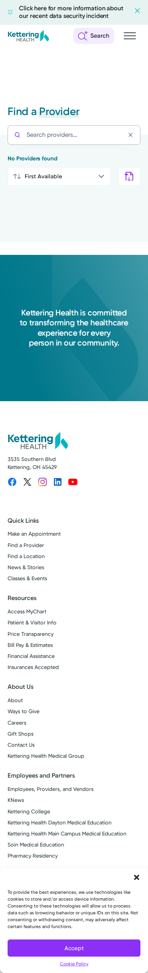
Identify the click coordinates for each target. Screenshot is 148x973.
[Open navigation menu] (130, 36)
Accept (74, 948)
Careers (17, 723)
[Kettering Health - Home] (28, 36)
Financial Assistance (31, 656)
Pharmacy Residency (33, 856)
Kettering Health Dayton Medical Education (60, 822)
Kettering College (29, 811)
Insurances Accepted (33, 667)
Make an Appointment (34, 534)
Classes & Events (27, 578)
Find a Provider (26, 545)
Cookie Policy (74, 964)
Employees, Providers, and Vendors (50, 789)
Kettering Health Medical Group (46, 756)
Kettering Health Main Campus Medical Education (67, 834)
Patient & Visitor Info (32, 622)
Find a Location (26, 556)
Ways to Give (23, 711)
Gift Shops (20, 734)
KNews (16, 800)
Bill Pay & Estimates (30, 645)
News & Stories (26, 567)
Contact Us (21, 745)
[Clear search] (132, 135)
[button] (136, 877)
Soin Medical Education (36, 845)
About (15, 700)
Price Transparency (31, 634)
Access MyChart (27, 611)
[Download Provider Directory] (129, 176)
